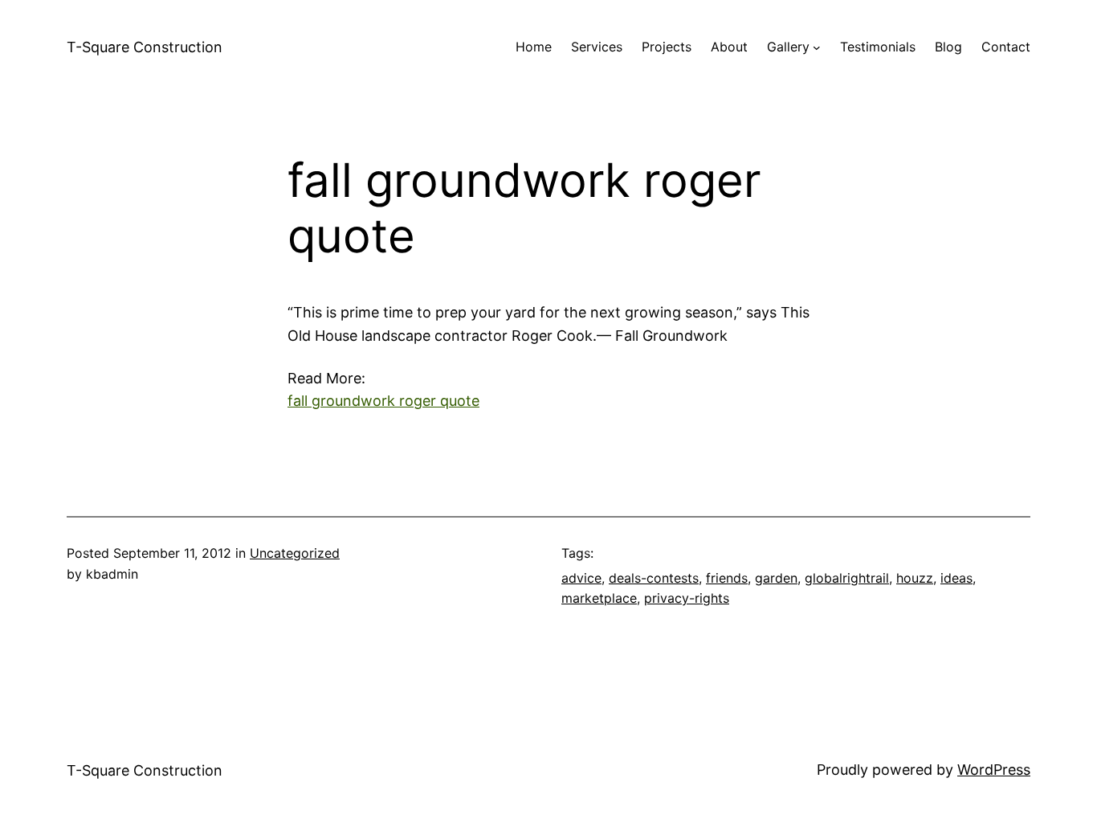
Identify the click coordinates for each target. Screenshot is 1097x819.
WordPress (993, 769)
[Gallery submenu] (817, 47)
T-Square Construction (144, 47)
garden (776, 578)
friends (727, 578)
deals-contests (654, 578)
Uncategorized (295, 553)
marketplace (599, 598)
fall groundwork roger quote (383, 400)
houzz (914, 578)
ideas (956, 578)
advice (581, 578)
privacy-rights (686, 598)
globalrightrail (847, 578)
